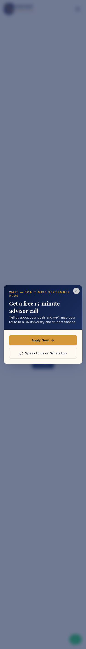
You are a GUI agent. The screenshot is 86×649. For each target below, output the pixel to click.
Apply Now (40, 340)
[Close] (76, 291)
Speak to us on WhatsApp (46, 353)
